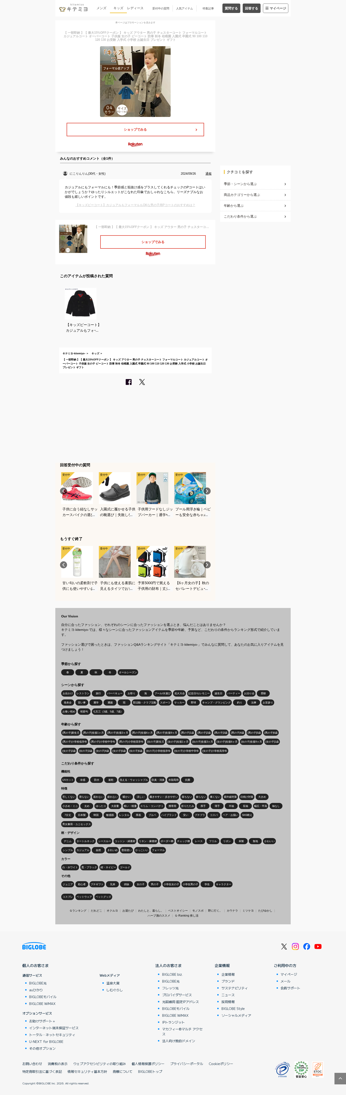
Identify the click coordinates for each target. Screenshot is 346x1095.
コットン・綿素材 (125, 841)
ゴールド (125, 867)
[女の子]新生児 (155, 741)
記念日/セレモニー (199, 693)
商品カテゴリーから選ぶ (242, 195)
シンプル (68, 850)
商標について (123, 1071)
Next (207, 491)
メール (285, 981)
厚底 (138, 815)
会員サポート (290, 988)
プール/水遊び (162, 693)
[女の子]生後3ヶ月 (202, 741)
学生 (207, 884)
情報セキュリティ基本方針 (87, 1071)
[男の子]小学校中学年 (103, 741)
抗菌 (187, 779)
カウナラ (232, 910)
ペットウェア (84, 896)
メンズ (101, 8)
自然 (98, 850)
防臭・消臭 (158, 779)
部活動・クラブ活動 (144, 702)
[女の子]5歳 (119, 750)
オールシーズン (128, 672)
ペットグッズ (103, 896)
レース (199, 841)
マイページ (278, 8)
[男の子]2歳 (204, 732)
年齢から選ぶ (234, 205)
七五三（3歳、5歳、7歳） (108, 711)
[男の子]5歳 (254, 732)
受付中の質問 (160, 8)
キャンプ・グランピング (216, 702)
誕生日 (218, 693)
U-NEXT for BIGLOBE (46, 1041)
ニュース (228, 994)
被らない (201, 796)
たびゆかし (265, 910)
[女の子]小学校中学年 (186, 750)
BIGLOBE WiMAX (42, 1003)
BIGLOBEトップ (150, 1071)
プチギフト (97, 884)
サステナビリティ (234, 988)
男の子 (155, 884)
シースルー (104, 841)
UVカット (68, 779)
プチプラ (200, 815)
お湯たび (128, 910)
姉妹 (126, 884)
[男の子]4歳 (237, 732)
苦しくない (68, 796)
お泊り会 (249, 693)
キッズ (118, 8)
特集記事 (208, 8)
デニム (68, 841)
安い (185, 815)
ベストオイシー (178, 910)
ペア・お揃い (230, 815)
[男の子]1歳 (187, 732)
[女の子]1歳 (272, 741)
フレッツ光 (170, 988)
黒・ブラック (89, 867)
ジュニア (68, 884)
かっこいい (141, 850)
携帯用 (172, 806)
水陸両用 (173, 779)
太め (86, 806)
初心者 (82, 884)
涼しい (141, 796)
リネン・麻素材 (148, 841)
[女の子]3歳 (85, 750)
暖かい (126, 796)
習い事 (82, 702)
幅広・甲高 (260, 806)
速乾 (110, 779)
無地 (255, 841)
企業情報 (222, 965)
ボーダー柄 (167, 841)
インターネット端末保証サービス (54, 1027)
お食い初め (68, 711)
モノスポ (198, 910)
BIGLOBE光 (38, 983)
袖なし (276, 806)
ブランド (228, 981)
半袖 (231, 806)
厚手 (203, 806)
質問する (231, 8)
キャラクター (223, 884)
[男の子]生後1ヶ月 (93, 732)
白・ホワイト (70, 867)
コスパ (214, 815)
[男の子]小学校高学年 (131, 741)
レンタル (124, 815)
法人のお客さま (168, 965)
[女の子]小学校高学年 (214, 750)
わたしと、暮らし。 (151, 910)
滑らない (84, 796)
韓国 (96, 815)
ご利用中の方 (285, 965)
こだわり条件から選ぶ (240, 216)
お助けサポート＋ (42, 1021)
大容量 (115, 806)
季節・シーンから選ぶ (240, 184)
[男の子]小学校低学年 (74, 741)
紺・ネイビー (108, 867)
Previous (63, 491)
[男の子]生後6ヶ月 (142, 732)
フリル (213, 841)
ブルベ (152, 815)
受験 (263, 693)
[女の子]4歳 (102, 750)
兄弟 (112, 884)
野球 (193, 702)
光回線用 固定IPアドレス (180, 1001)
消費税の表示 (58, 1063)
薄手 (217, 806)
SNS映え (247, 815)
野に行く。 (215, 910)
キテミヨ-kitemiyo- (74, 353)
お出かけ (68, 693)
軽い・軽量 (130, 806)
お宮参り (268, 702)
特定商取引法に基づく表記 (42, 1071)
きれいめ (112, 850)
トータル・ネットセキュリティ (52, 1034)
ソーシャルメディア (236, 1015)
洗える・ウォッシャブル (134, 779)
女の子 (141, 884)
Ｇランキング (77, 910)
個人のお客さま (35, 965)
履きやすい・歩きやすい (163, 796)
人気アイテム (184, 8)
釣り (239, 702)
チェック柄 (183, 841)
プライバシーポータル (186, 1063)
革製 (241, 841)
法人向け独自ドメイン (178, 1040)
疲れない (112, 796)
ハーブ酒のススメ (159, 915)
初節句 (84, 711)
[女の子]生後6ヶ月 (227, 741)
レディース (135, 8)
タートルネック (85, 841)
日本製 (82, 815)
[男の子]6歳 (271, 732)
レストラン (82, 693)
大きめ (262, 796)
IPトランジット (173, 1022)
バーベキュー (115, 693)
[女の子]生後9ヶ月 (251, 741)
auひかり (36, 990)
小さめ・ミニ (70, 806)
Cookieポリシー (221, 1063)
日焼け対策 (246, 796)
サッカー (179, 702)
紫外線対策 (230, 796)
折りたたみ (187, 806)
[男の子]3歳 (220, 732)
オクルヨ (112, 910)
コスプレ (68, 896)
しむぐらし (114, 990)
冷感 (82, 779)
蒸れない (98, 796)
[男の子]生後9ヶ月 (166, 732)
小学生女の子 (171, 884)
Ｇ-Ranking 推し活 (186, 915)
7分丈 (67, 815)
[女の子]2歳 (69, 750)
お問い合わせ (32, 1063)
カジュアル (82, 850)
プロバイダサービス (177, 994)
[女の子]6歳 (135, 750)
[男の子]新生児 (70, 732)
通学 (96, 702)
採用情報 (228, 1001)
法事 (253, 702)
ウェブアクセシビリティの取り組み (99, 1063)
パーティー (233, 693)
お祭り (131, 693)
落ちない (187, 796)
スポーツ (165, 702)
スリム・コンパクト (152, 806)
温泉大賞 (113, 983)
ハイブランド (169, 815)
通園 (110, 702)
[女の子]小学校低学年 (158, 750)
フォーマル (158, 850)
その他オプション (42, 1048)
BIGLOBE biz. (172, 974)
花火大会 (179, 693)
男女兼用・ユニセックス (76, 824)
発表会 (68, 702)
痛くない (215, 796)
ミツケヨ (248, 910)
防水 (96, 779)
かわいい (269, 841)
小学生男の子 (190, 884)
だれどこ (96, 910)
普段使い (126, 850)
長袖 (245, 806)
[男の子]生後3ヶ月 (117, 732)
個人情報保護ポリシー (148, 1063)
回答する (251, 8)
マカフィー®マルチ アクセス (182, 1031)
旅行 (98, 693)
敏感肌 (110, 815)
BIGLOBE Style (233, 1008)
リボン (227, 841)
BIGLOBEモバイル (42, 996)
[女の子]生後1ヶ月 (178, 741)
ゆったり (101, 806)
